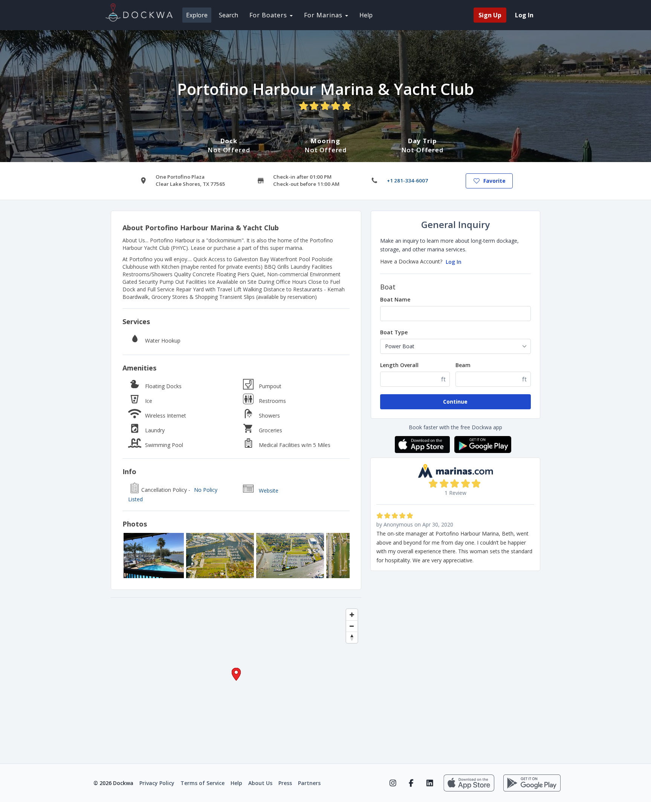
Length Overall (399, 365)
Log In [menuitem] (524, 15)
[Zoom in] (352, 614)
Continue (455, 401)
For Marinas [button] (324, 15)
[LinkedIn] (429, 783)
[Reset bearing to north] (352, 637)
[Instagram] (392, 783)
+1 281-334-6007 (407, 180)
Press (285, 783)
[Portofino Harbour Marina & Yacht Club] (153, 555)
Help (366, 15)
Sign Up (489, 15)
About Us (260, 783)
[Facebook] (411, 783)
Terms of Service (202, 783)
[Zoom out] (352, 626)
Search (228, 15)
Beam (463, 365)
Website (268, 490)
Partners (309, 783)
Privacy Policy (156, 783)
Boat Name (395, 299)
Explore (197, 15)
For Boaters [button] (269, 15)
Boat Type (394, 332)
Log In (454, 261)
